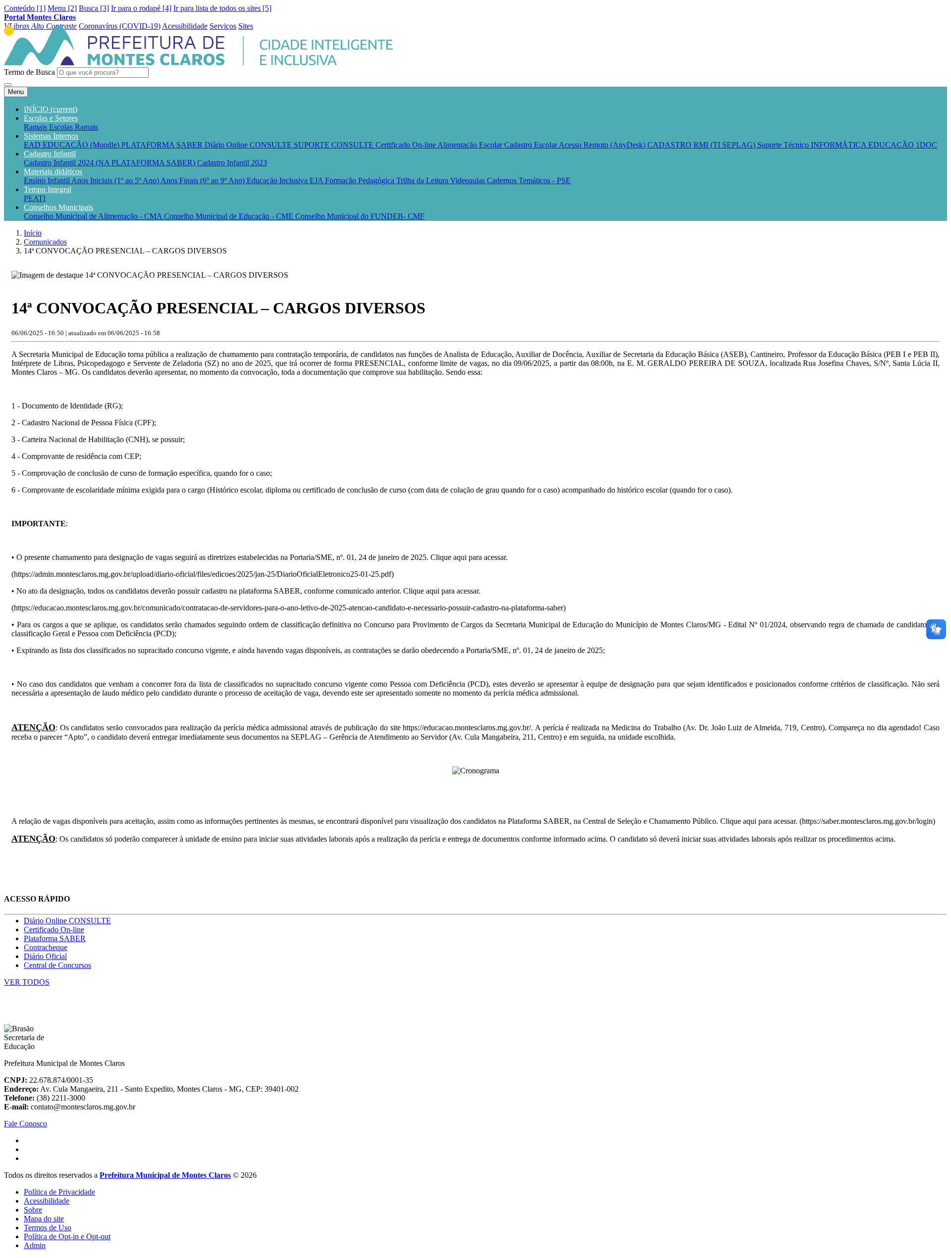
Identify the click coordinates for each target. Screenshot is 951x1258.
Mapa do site (44, 1218)
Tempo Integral (47, 189)
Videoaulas (468, 180)
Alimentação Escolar (470, 145)
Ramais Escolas (49, 127)
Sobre (33, 1210)
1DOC (926, 145)
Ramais (86, 127)
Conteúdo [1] (25, 8)
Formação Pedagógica (360, 180)
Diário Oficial (45, 956)
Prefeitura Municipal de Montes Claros (165, 1175)
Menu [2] (62, 8)
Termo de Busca (29, 72)
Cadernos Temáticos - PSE (529, 180)
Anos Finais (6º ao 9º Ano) (203, 180)
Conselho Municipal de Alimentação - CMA (94, 216)
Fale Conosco (25, 1123)
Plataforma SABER (55, 938)
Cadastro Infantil (50, 154)
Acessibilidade (46, 1201)
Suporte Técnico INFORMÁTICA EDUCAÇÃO (836, 145)
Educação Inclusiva (278, 180)
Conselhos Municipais (58, 207)
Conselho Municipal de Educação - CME (229, 216)
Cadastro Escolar (531, 145)
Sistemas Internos (51, 136)
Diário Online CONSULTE (249, 145)
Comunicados (45, 242)
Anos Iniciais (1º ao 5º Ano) (115, 180)
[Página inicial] (198, 62)
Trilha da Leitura (423, 180)
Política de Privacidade (59, 1192)
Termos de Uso (47, 1227)
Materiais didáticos (53, 171)
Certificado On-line (406, 145)
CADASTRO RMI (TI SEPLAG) (702, 145)
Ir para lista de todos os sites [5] (222, 8)
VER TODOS (27, 982)
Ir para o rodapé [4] (141, 8)
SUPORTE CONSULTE (334, 145)
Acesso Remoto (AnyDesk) (603, 145)
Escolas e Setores (51, 118)
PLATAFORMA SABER (163, 145)
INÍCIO (50, 109)
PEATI (35, 198)
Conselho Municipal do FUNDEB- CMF (359, 216)
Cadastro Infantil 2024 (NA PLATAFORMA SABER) (110, 162)
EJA (317, 180)
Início (33, 233)
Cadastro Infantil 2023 (232, 162)
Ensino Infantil (47, 180)
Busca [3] (94, 8)
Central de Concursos (57, 965)
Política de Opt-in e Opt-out (67, 1236)
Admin (35, 1245)
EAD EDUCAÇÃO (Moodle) (72, 145)
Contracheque (45, 947)
